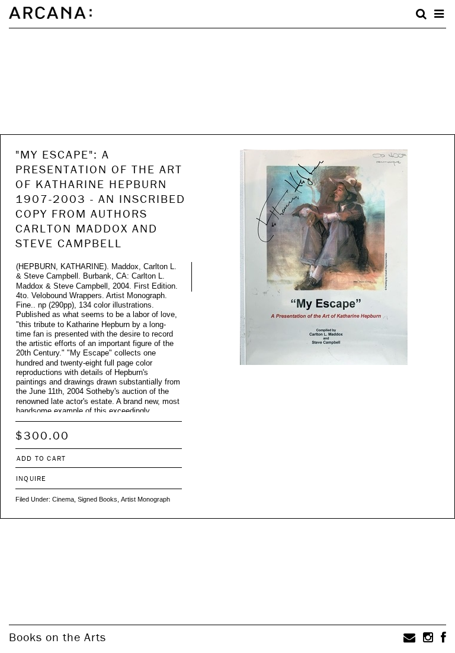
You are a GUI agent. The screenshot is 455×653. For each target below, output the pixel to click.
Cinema (63, 499)
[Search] (421, 14)
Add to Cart (41, 458)
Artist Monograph (145, 499)
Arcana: (50, 13)
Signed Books (97, 499)
